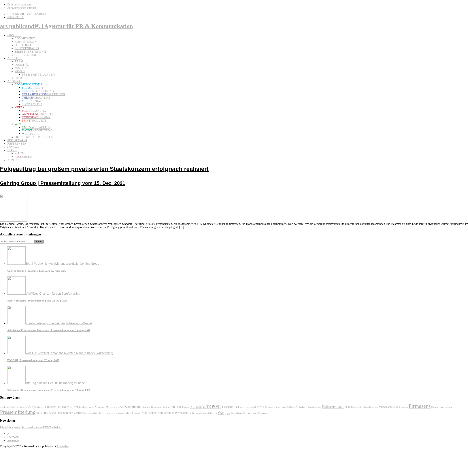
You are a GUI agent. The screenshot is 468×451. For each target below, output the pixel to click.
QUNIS (39, 413)
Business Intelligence (58, 406)
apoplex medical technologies (12, 407)
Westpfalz (253, 413)
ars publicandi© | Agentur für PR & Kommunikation (66, 26)
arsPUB (29, 407)
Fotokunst (239, 407)
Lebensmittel (356, 407)
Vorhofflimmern (210, 413)
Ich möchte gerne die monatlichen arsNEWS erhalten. (31, 427)
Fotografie (227, 407)
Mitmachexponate (370, 407)
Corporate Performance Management (101, 407)
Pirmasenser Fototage (441, 407)
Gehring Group (272, 407)
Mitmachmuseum (389, 406)
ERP (173, 407)
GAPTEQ (260, 407)
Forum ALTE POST (205, 406)
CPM (120, 407)
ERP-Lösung (183, 407)
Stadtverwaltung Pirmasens (129, 413)
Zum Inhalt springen (19, 4)
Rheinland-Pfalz (53, 412)
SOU (101, 413)
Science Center (72, 412)
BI (45, 407)
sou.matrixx (111, 413)
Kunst (347, 407)
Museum (403, 407)
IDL (296, 406)
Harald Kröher (287, 407)
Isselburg (303, 407)
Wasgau (224, 412)
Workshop (262, 413)
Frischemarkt (250, 407)
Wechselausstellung (239, 413)
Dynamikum (131, 406)
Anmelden (62, 446)
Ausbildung (39, 407)
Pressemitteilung (18, 412)
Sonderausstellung (91, 413)
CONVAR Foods (77, 407)
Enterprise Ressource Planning (156, 407)
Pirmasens (420, 406)
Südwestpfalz (195, 413)
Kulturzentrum (333, 406)
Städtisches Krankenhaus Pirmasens (165, 412)
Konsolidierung (314, 407)
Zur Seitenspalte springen (22, 7)
